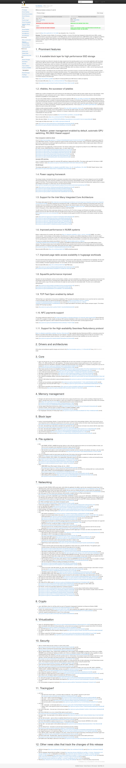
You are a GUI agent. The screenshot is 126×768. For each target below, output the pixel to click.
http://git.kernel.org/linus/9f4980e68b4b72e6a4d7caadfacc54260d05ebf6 (55, 588)
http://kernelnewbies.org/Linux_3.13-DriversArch (78, 349)
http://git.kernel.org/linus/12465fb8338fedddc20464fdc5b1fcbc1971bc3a (58, 570)
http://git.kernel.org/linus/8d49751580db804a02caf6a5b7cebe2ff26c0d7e (52, 224)
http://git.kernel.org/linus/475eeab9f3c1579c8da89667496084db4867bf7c (78, 729)
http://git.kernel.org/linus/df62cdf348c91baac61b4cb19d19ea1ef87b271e (76, 509)
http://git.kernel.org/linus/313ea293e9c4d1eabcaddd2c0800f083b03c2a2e (56, 607)
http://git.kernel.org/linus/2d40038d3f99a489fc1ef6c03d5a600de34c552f (52, 157)
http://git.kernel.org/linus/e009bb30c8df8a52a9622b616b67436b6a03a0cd (56, 267)
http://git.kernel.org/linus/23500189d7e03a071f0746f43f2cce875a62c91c (58, 548)
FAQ (23, 18)
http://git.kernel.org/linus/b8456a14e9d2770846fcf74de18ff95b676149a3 (79, 578)
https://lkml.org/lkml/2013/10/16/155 (50, 401)
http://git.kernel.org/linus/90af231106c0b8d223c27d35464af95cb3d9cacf (74, 572)
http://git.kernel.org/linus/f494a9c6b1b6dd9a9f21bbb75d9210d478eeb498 (72, 430)
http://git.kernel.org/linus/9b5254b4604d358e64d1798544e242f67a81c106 (71, 624)
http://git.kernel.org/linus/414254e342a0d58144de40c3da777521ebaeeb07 (56, 595)
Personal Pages (25, 45)
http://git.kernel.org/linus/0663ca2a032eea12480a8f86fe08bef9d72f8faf (69, 557)
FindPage (24, 74)
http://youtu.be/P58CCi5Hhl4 (54, 119)
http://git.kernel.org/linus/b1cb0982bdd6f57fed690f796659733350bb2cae (56, 404)
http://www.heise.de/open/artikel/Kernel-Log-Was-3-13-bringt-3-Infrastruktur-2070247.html (74, 755)
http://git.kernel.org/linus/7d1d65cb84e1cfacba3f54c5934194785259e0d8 (82, 491)
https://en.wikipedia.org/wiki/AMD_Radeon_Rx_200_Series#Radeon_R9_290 (67, 167)
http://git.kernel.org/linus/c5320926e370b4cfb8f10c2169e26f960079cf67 (55, 409)
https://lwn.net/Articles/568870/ (56, 249)
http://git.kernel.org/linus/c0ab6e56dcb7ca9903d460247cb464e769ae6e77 (56, 658)
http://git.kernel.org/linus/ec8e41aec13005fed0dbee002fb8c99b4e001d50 (84, 383)
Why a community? (26, 40)
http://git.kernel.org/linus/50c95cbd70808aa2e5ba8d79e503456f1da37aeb (79, 699)
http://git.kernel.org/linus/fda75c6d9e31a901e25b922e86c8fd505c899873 (59, 518)
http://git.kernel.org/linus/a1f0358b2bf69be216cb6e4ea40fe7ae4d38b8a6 (56, 424)
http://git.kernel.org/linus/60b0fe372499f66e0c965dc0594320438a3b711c (63, 522)
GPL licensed (94, 766)
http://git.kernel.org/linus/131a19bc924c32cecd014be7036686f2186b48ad (83, 579)
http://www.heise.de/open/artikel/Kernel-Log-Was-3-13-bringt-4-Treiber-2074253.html (59, 756)
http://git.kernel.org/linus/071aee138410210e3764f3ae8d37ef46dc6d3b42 (79, 406)
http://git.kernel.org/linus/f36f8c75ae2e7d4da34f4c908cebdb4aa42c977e (55, 676)
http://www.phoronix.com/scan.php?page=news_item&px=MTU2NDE (59, 759)
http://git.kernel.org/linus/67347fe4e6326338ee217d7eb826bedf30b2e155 (56, 367)
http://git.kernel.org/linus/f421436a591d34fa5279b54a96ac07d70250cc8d (56, 338)
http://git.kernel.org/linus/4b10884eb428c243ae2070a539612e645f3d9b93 (76, 542)
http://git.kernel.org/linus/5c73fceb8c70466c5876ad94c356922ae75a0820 (56, 647)
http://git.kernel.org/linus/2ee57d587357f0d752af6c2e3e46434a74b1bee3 (56, 427)
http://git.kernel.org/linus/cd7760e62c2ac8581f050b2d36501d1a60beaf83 (56, 585)
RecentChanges (26, 72)
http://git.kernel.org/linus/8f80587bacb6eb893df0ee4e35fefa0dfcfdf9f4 (59, 455)
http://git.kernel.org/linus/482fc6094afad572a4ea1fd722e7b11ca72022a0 (56, 500)
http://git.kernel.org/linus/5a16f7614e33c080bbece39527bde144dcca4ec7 (53, 152)
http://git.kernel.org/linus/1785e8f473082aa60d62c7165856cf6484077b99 (71, 513)
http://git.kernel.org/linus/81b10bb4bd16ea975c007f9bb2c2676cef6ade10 (59, 519)
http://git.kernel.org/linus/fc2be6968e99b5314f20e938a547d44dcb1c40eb (56, 719)
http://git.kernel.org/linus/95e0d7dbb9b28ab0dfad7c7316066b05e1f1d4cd (59, 460)
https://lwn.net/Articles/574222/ (75, 749)
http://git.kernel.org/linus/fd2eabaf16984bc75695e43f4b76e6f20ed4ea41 (70, 700)
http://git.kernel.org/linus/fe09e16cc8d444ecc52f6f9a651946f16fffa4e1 (58, 448)
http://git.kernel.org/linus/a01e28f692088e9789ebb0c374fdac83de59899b (53, 219)
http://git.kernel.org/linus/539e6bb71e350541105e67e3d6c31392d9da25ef (85, 709)
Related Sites (25, 53)
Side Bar (24, 63)
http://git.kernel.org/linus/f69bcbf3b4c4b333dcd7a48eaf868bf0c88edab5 (52, 218)
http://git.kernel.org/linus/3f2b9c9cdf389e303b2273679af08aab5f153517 (73, 370)
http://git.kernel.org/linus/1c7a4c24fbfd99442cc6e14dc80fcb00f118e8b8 (72, 538)
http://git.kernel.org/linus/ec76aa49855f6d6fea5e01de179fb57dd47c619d (77, 573)
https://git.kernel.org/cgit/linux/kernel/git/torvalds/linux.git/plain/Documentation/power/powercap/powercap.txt (61, 185)
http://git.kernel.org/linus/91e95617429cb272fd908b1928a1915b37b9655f (85, 715)
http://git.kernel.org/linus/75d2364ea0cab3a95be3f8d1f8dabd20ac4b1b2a (56, 187)
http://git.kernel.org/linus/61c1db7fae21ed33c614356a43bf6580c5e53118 (71, 506)
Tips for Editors (25, 65)
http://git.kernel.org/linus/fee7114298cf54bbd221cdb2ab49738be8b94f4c (55, 650)
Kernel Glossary (26, 16)
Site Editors (24, 61)
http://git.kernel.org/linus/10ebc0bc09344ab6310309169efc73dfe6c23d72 (65, 162)
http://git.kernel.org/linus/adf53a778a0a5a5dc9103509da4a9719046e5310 (77, 682)
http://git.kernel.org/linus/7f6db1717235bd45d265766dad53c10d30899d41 (76, 372)
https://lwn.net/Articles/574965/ (95, 749)
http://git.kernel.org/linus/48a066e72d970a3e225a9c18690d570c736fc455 (64, 388)
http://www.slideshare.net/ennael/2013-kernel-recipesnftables (77, 119)
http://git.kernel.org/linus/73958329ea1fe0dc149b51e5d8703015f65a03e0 (65, 569)
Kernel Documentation (27, 14)
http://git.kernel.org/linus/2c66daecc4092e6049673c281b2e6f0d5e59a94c (81, 532)
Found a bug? (25, 20)
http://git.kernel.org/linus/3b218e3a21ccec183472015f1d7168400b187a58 (56, 458)
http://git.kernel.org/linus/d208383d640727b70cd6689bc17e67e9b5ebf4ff (53, 288)
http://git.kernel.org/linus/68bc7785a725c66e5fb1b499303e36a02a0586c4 (53, 151)
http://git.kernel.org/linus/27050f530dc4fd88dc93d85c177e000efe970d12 (55, 722)
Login (102, 2)
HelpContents (25, 77)
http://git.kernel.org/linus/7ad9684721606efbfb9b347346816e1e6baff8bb (58, 627)
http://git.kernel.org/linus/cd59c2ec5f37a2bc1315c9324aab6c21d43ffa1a (52, 287)
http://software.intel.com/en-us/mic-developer (46, 213)
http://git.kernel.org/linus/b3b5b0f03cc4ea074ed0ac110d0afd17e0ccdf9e (55, 463)
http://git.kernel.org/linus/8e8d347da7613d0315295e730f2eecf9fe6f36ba (55, 583)
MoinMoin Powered (79, 766)
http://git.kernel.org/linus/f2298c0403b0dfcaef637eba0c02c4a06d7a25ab (74, 433)
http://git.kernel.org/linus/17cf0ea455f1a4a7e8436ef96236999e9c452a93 (56, 591)
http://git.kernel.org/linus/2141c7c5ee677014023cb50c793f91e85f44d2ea (56, 216)
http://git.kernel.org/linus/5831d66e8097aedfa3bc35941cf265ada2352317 (76, 504)
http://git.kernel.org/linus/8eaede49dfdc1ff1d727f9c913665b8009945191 (82, 369)
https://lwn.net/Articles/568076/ (56, 264)
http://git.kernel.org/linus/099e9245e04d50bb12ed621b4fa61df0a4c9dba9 (56, 461)
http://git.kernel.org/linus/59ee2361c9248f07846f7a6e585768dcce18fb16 (58, 541)
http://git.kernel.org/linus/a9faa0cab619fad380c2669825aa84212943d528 (56, 737)
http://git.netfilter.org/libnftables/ (88, 104)
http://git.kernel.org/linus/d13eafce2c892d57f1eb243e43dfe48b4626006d (70, 560)
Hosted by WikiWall (26, 67)
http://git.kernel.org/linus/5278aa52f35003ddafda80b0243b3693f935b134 (76, 677)
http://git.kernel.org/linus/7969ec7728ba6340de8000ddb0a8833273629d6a (85, 706)
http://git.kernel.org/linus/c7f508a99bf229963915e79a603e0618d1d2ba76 (74, 474)
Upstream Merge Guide (26, 24)
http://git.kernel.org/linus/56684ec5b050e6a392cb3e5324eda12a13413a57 (53, 149)
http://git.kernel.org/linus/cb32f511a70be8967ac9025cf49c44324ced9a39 (69, 507)
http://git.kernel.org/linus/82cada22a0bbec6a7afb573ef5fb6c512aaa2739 (78, 633)
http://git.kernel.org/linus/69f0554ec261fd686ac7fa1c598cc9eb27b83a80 (75, 373)
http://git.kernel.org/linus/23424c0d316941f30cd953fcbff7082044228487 (79, 551)
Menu (96, 2)
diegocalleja (42, 20)
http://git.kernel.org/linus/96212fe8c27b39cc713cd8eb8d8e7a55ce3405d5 (53, 168)
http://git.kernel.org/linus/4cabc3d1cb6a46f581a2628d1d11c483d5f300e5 (56, 728)
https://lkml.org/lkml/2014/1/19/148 (49, 33)
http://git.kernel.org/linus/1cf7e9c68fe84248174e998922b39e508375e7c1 (68, 431)
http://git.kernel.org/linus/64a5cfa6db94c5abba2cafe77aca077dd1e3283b (59, 476)
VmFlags (63, 383)
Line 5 (37, 26)
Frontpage (24, 10)
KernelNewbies (39, 6)
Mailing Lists (25, 51)
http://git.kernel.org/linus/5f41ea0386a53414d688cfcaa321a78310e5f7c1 (75, 374)
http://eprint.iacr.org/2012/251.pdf (60, 609)
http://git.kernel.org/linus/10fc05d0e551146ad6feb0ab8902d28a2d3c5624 (53, 247)
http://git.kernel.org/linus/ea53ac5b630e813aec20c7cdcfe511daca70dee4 (59, 525)
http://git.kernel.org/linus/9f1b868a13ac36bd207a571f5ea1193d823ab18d (80, 410)
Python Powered (87, 766)
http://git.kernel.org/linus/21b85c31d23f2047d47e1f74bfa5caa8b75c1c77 (84, 669)
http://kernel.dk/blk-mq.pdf (45, 78)
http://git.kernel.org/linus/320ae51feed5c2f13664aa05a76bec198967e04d (56, 83)
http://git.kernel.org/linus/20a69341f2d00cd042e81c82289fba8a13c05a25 (53, 125)
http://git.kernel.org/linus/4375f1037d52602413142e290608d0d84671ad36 (59, 564)
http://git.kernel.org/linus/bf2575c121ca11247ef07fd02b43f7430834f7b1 (79, 702)
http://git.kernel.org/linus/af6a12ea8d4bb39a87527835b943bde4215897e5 (59, 472)
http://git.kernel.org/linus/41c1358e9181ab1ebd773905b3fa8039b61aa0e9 (59, 467)
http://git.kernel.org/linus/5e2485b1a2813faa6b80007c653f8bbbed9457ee (59, 696)
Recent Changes (26, 59)
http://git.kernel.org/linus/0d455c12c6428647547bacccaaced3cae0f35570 (56, 285)
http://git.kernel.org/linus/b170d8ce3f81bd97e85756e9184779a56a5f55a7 (53, 221)
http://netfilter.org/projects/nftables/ (61, 121)
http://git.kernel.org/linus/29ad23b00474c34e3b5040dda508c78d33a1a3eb (59, 734)
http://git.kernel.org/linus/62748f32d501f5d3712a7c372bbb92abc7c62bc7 (82, 488)
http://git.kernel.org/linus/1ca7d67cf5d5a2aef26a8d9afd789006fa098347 (86, 379)
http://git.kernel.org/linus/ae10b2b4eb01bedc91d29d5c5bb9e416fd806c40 (60, 366)
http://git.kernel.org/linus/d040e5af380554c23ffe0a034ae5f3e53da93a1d (55, 666)
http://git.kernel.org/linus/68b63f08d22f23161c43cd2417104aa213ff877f (80, 515)
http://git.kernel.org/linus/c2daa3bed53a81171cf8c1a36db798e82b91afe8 (79, 382)
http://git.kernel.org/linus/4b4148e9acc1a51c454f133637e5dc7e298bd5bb (81, 553)
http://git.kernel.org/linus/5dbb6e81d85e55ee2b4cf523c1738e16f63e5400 (84, 724)
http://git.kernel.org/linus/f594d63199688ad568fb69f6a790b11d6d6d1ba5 (81, 576)
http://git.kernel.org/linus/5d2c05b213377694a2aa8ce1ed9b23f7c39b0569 (56, 589)
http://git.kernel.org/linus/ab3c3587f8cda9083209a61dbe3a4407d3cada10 (81, 673)
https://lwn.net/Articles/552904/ (56, 81)
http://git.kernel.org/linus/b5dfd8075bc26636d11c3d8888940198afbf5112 (56, 663)
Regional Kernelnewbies (25, 42)
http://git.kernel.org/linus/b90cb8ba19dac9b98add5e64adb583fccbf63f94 (67, 516)
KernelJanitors (25, 31)
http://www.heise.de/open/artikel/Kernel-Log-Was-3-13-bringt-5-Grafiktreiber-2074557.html (59, 758)
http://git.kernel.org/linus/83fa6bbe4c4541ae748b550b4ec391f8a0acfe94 (60, 670)
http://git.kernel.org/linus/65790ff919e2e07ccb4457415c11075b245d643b (78, 428)
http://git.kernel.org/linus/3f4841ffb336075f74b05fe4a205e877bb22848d (55, 592)
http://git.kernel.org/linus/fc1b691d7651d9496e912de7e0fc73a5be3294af (81, 738)
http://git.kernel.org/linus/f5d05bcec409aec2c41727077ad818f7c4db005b (79, 731)
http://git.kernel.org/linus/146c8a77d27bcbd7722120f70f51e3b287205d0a (84, 630)
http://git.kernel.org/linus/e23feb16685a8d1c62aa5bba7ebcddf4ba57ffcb (52, 188)
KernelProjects (25, 35)
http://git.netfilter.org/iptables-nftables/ (73, 108)
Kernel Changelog (26, 22)
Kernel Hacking (25, 12)
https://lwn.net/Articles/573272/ (55, 749)
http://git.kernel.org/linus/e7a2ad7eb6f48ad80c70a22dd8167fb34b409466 (85, 679)
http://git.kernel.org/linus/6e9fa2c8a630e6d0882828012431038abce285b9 (74, 610)
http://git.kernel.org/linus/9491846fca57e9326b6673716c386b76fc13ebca (53, 268)
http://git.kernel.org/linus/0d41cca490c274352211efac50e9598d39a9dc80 (56, 307)
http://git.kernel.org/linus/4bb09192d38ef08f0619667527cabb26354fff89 (78, 697)
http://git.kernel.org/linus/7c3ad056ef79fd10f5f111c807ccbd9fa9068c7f (63, 528)
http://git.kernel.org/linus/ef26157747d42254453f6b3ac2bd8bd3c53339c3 (56, 594)
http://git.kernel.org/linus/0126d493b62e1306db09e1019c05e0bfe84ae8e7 (56, 713)
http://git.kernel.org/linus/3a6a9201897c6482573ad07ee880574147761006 (53, 222)
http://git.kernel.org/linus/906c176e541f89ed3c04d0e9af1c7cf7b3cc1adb (83, 451)
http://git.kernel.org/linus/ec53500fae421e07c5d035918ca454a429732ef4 (66, 629)
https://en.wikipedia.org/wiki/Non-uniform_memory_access (75, 234)
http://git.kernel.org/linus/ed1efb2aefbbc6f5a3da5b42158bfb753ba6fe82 (55, 494)
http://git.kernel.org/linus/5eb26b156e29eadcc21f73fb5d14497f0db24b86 (75, 510)
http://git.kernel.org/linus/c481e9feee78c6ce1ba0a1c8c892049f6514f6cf (71, 473)
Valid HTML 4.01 (101, 766)
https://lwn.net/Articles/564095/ (56, 117)
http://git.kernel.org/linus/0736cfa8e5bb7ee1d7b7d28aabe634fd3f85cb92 (58, 550)
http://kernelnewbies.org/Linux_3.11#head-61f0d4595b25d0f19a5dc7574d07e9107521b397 (62, 140)
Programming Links (26, 55)
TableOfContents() (40, 43)
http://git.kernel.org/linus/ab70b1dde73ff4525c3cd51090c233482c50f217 (52, 155)
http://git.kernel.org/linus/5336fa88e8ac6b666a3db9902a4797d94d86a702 (71, 582)
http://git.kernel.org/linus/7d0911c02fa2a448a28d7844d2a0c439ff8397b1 (73, 537)
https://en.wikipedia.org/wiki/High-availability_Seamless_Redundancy (52, 333)
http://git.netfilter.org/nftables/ (82, 98)
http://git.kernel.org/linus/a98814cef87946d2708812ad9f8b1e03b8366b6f (56, 613)
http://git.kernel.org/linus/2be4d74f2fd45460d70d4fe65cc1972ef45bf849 (71, 654)
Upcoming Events (26, 47)
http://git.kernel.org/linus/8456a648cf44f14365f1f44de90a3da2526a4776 (55, 403)
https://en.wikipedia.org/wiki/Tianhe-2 (74, 206)
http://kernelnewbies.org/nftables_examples (68, 114)
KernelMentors (25, 33)
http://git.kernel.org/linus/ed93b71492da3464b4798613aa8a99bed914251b (53, 191)
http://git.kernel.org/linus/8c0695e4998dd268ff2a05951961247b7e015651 (59, 535)
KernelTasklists (25, 29)
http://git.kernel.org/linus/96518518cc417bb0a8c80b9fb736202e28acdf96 (56, 123)
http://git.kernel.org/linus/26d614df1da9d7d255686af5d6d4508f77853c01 (86, 376)
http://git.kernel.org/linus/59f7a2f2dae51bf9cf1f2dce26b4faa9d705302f (52, 154)
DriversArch (99, 349)
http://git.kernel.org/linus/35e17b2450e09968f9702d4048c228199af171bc (77, 705)
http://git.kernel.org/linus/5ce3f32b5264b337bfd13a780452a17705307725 (56, 322)
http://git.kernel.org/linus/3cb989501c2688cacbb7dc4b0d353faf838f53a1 (78, 386)
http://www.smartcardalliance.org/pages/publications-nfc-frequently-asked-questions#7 (74, 317)
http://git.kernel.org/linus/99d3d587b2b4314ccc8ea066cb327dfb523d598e (71, 634)
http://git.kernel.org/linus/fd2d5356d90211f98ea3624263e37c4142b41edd (56, 503)
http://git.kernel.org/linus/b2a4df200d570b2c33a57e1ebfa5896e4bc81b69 (74, 672)
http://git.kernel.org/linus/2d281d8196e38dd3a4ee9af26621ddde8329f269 (53, 190)
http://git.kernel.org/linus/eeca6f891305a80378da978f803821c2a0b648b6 (59, 563)
